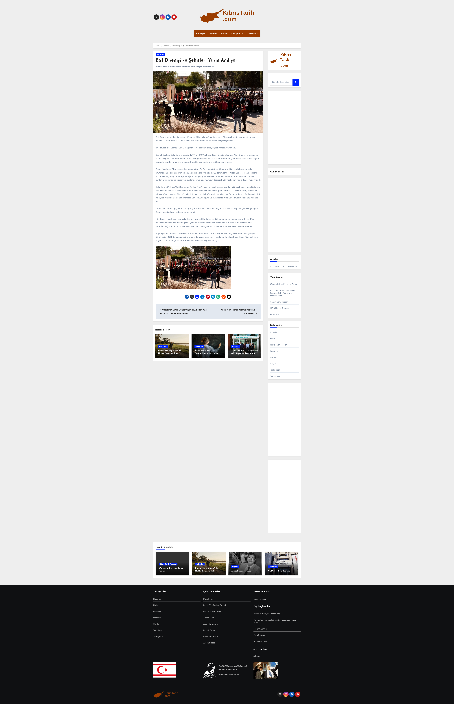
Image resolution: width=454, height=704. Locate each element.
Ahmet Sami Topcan (279, 302)
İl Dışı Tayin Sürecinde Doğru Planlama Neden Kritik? (206, 353)
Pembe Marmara (210, 636)
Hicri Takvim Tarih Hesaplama (283, 266)
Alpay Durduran (210, 624)
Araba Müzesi (209, 643)
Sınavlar (224, 33)
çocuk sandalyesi (275, 614)
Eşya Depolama (260, 635)
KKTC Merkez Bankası (279, 308)
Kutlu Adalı (275, 314)
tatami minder (259, 614)
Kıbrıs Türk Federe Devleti (214, 605)
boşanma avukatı (261, 629)
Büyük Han (208, 599)
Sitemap (257, 656)
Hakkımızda (253, 33)
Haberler (213, 33)
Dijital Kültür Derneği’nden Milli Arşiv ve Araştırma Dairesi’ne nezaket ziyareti (244, 353)
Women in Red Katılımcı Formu (284, 284)
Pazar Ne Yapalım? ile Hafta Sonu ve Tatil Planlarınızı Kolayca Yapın (171, 353)
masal (269, 620)
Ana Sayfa (200, 33)
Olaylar (273, 364)
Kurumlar (274, 351)
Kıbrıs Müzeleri (259, 599)
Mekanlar (274, 357)
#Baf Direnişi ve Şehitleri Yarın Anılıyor (186, 67)
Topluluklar (275, 370)
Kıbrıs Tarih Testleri (278, 345)
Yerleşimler (275, 376)
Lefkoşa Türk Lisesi (212, 611)
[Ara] (295, 82)
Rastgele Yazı (237, 33)
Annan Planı (208, 618)
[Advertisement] (285, 128)
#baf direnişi (163, 67)
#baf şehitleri (208, 67)
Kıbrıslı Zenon (209, 630)
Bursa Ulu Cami (260, 641)
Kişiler (272, 338)
